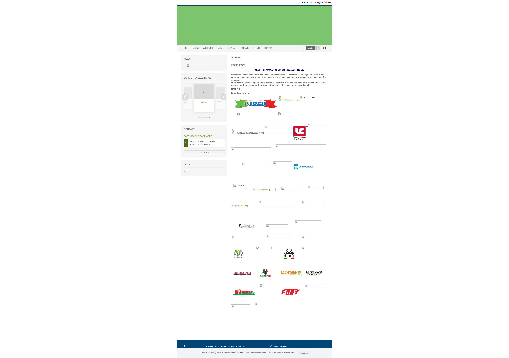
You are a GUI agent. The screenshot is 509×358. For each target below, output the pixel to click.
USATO (221, 48)
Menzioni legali (280, 346)
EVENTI (256, 48)
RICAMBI (245, 48)
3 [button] (204, 117)
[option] (204, 98)
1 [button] (199, 117)
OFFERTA (268, 48)
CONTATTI (232, 48)
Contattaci (204, 153)
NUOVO (196, 48)
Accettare (304, 353)
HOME (186, 48)
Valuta (310, 48)
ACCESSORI (208, 48)
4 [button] (207, 117)
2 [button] (201, 117)
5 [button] (209, 117)
